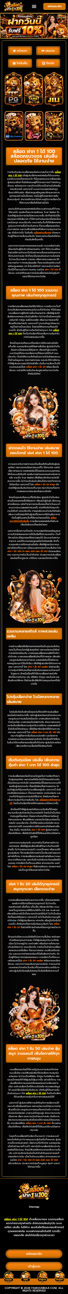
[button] (34, 6)
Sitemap (34, 1207)
